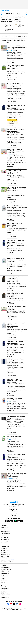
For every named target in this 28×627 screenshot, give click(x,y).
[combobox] (14, 13)
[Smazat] (25, 13)
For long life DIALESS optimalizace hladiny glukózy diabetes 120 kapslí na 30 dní (16, 474)
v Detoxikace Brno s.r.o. (12, 77)
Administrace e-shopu (5, 567)
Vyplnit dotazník (14, 515)
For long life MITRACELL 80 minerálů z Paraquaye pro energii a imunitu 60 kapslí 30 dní (16, 47)
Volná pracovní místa (5, 533)
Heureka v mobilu (4, 550)
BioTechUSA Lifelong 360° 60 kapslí (15, 293)
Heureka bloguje (4, 537)
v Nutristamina (10, 372)
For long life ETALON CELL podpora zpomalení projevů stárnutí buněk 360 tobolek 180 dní (15, 129)
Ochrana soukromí (5, 558)
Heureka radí (3, 552)
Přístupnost (3, 543)
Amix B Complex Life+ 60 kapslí (14, 436)
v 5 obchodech (10, 254)
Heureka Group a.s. (16, 608)
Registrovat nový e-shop (6, 569)
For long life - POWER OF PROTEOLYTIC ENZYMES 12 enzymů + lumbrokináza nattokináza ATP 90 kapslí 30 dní (16, 260)
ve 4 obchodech (10, 470)
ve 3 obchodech (10, 490)
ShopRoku (3, 590)
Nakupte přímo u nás (5, 554)
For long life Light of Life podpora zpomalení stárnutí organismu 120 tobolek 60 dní (17, 151)
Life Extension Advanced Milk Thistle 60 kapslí (16, 455)
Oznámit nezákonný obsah (6, 541)
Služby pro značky (5, 575)
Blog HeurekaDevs (5, 539)
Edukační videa (4, 580)
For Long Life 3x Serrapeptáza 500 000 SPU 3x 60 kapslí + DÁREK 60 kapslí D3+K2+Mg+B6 (17, 170)
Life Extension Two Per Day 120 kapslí (15, 359)
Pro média (3, 535)
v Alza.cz (9, 430)
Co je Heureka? (4, 528)
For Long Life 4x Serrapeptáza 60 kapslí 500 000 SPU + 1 (17, 307)
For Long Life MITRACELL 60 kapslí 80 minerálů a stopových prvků (15, 66)
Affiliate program (4, 579)
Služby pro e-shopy (5, 571)
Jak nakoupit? (4, 548)
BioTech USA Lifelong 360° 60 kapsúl (15, 277)
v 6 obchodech (10, 356)
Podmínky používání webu (16, 609)
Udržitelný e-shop (5, 597)
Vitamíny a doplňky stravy (12, 49)
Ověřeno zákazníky (5, 588)
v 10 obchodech (10, 451)
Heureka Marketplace (5, 573)
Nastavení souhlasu (5, 556)
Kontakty (3, 529)
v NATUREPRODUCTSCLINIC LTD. (14, 98)
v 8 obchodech (10, 412)
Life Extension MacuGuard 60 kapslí (15, 341)
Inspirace (3, 596)
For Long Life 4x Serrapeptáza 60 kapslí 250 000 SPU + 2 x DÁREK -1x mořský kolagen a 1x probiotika (17, 189)
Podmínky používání (5, 531)
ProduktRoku (4, 592)
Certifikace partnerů (5, 594)
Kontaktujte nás (14, 510)
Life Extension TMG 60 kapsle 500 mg (15, 240)
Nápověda (3, 582)
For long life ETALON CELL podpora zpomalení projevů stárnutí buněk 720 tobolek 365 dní (15, 85)
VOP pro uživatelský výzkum (7, 562)
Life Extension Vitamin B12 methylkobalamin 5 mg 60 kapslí (14, 380)
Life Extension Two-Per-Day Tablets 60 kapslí (16, 106)
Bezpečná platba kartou (6, 560)
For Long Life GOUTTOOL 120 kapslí (15, 223)
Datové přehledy (4, 577)
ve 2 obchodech (10, 62)
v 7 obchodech (10, 166)
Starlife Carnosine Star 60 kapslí (14, 398)
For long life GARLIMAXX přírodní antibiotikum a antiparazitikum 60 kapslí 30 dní (16, 207)
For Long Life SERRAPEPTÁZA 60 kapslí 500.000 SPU (16, 323)
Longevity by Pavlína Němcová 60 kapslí (16, 416)
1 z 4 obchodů (10, 125)
